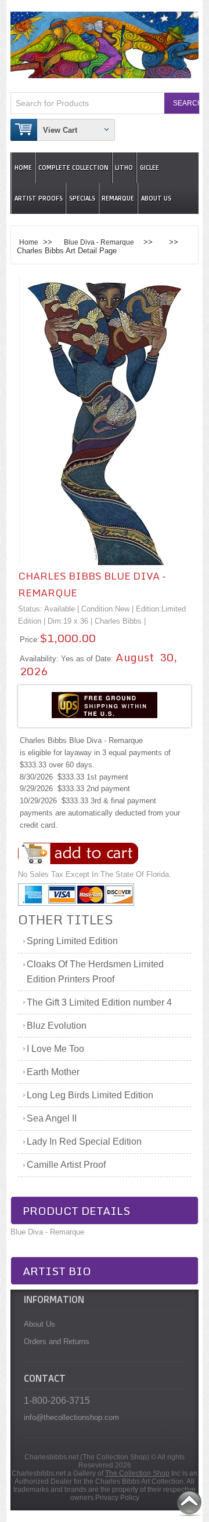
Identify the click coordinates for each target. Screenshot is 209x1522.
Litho (124, 168)
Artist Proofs (39, 198)
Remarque (118, 198)
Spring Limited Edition (72, 941)
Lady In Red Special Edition (84, 1141)
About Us (156, 198)
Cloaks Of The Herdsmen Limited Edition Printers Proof (95, 971)
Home (23, 168)
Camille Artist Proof (66, 1165)
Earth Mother (53, 1072)
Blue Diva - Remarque (99, 242)
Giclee (149, 168)
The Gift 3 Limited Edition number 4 (99, 1002)
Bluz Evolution (57, 1026)
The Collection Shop (137, 1473)
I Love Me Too (55, 1049)
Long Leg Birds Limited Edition (90, 1095)
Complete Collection (73, 168)
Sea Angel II (52, 1118)
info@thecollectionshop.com (71, 1417)
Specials (82, 198)
